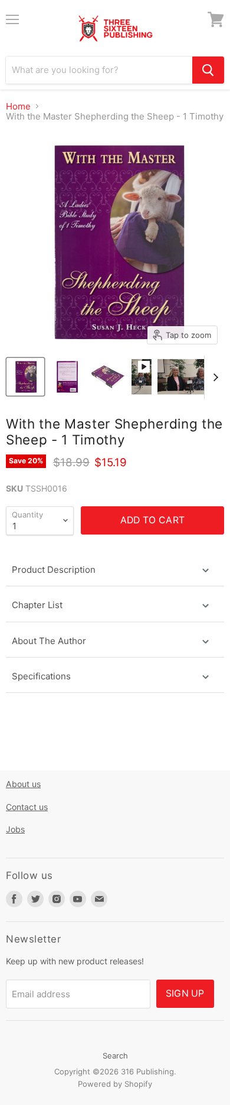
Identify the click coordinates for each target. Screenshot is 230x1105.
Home (18, 106)
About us (23, 784)
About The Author (49, 640)
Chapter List (37, 604)
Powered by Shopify (115, 1084)
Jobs (15, 829)
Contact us (27, 807)
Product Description (54, 569)
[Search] (208, 70)
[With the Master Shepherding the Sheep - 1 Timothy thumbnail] (25, 377)
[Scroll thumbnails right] (213, 377)
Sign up (185, 993)
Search (115, 1055)
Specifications (42, 676)
